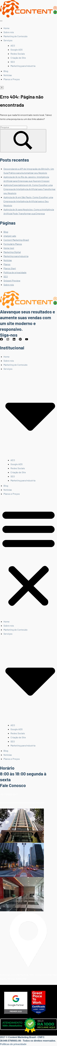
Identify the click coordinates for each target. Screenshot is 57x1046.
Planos (7, 264)
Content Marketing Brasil (16, 239)
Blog (6, 71)
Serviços (8, 40)
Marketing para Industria (23, 65)
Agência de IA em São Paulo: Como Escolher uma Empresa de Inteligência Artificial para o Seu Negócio (28, 201)
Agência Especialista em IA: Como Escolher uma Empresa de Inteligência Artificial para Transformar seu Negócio (30, 189)
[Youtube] (28, 341)
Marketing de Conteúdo (15, 36)
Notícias (8, 75)
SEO (13, 61)
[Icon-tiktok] (34, 341)
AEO (13, 45)
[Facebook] (3, 341)
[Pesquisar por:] (13, 127)
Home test (9, 248)
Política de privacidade (15, 272)
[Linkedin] (15, 341)
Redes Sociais (18, 53)
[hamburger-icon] (1, 20)
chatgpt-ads (10, 235)
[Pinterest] (22, 341)
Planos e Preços (12, 79)
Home (7, 28)
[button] (28, 557)
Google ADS (17, 49)
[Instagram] (9, 341)
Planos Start (10, 268)
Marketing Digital (12, 252)
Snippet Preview (12, 280)
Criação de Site (18, 57)
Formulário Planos (13, 244)
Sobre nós (9, 32)
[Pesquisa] (23, 140)
